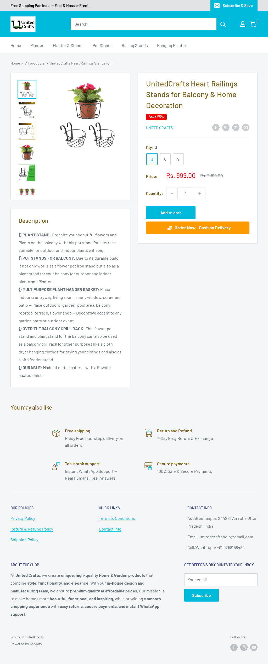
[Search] (223, 24)
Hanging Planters (172, 45)
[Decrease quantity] (171, 193)
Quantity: (154, 193)
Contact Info (110, 528)
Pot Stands (103, 45)
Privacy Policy (22, 518)
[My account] (242, 24)
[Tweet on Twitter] (235, 127)
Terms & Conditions (117, 518)
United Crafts (159, 127)
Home (15, 45)
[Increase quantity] (199, 193)
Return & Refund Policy (31, 528)
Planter (37, 45)
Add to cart (170, 212)
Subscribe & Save (238, 5)
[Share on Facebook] (216, 127)
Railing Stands (135, 45)
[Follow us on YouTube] (254, 647)
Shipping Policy (24, 539)
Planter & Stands (68, 45)
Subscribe (201, 595)
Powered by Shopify (26, 644)
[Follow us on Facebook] (234, 647)
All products (34, 63)
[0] (253, 24)
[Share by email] (245, 127)
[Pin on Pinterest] (226, 127)
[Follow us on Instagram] (244, 647)
